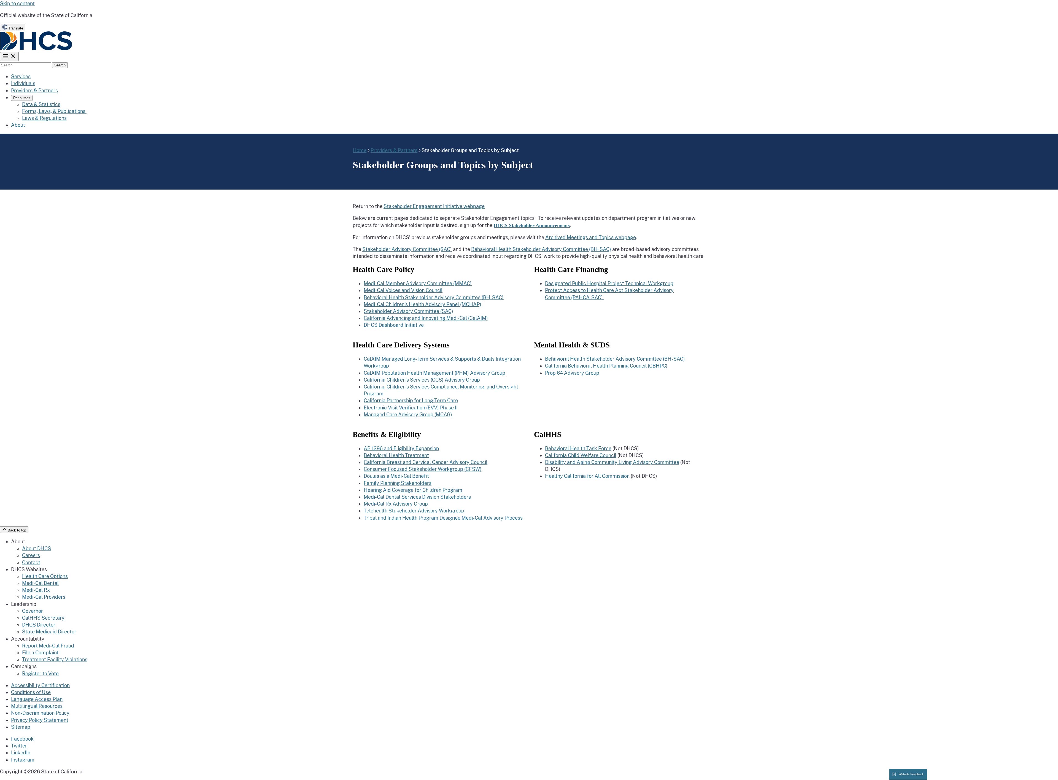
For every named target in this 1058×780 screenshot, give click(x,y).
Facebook (22, 739)
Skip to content (17, 3)
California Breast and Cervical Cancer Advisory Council (425, 462)
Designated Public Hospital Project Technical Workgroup (609, 283)
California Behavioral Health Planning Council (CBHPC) (606, 366)
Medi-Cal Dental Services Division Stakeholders (417, 497)
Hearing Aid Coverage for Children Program (413, 490)
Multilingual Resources (37, 706)
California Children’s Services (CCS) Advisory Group (422, 380)
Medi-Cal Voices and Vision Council (403, 290)
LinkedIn (20, 752)
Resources (21, 98)
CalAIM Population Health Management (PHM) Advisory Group (434, 373)
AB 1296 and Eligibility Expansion (401, 448)
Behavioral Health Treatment (396, 455)
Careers (31, 555)
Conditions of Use (31, 692)
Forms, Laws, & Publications (54, 111)
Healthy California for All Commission (587, 476)
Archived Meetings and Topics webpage (590, 237)
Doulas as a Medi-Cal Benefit (396, 476)
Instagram (22, 760)
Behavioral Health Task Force (578, 448)
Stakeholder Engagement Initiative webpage (434, 206)
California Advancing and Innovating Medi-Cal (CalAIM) (426, 318)
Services (21, 76)
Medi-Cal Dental (40, 583)
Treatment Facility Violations (54, 659)
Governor (32, 611)
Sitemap (20, 727)
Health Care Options (45, 576)
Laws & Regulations (44, 118)
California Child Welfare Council (580, 455)
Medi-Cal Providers (43, 597)
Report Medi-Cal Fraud (48, 646)
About (18, 125)
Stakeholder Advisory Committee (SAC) (407, 249)
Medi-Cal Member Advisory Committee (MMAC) (418, 283)
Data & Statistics (41, 104)
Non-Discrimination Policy (40, 713)
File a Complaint (40, 652)
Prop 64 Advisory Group (572, 373)
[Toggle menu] (9, 56)
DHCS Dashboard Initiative (394, 325)
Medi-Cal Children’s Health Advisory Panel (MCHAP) (422, 304)
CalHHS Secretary (43, 618)
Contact (31, 562)
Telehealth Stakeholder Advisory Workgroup (414, 511)
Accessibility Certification (40, 685)
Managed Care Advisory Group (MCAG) (408, 414)
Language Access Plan (37, 699)
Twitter (19, 746)
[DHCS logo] (36, 49)
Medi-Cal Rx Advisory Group (396, 504)
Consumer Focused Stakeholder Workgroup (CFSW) (423, 469)
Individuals (23, 83)
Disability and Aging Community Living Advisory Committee (612, 462)
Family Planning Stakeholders (397, 483)
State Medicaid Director (49, 632)
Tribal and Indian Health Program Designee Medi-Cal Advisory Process (443, 518)
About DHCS (36, 548)
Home (359, 150)
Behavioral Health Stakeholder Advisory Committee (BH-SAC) (541, 249)
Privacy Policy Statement (39, 720)
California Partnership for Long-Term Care (411, 400)
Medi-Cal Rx (36, 590)
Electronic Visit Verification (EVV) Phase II (411, 408)
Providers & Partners (34, 90)
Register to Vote (40, 673)
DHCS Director (38, 625)
